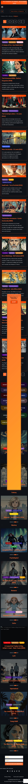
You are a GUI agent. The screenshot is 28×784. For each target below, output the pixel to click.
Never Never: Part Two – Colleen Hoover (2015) (14, 549)
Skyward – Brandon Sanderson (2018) (14, 681)
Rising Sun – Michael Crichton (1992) (14, 2)
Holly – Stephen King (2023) (14, 713)
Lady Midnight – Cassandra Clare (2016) (14, 745)
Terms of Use (14, 298)
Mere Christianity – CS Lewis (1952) (12, 149)
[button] (10, 554)
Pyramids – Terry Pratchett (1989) (14, 648)
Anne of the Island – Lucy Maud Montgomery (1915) (14, 614)
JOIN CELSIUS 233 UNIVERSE (14, 764)
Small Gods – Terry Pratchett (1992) (12, 185)
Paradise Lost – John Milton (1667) (12, 289)
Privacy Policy (13, 297)
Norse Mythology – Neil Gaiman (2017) (13, 256)
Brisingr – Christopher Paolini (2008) (13, 517)
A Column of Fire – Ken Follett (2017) (12, 45)
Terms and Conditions (18, 776)
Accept (14, 302)
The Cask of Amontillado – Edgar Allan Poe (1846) (14, 582)
